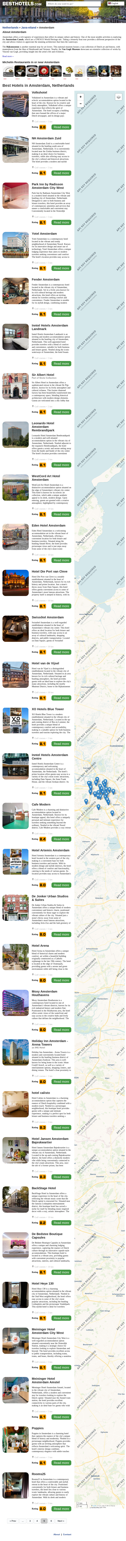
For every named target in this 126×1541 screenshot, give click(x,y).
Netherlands (10, 27)
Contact (67, 1534)
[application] (99, 800)
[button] (98, 807)
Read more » (8, 56)
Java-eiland (28, 27)
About (56, 1534)
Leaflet (94, 1506)
